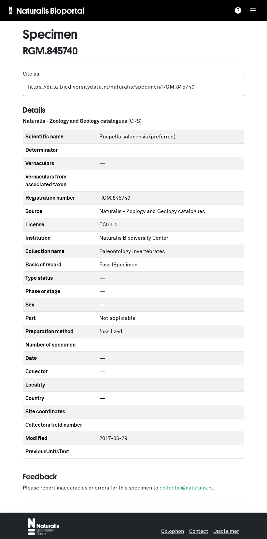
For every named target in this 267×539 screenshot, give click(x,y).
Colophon (172, 531)
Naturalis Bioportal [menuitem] (50, 10)
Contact (198, 531)
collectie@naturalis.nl (186, 487)
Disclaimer (226, 531)
